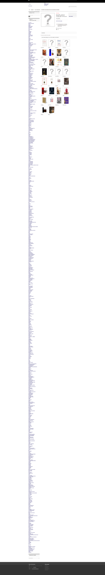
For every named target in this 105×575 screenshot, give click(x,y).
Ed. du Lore (30, 190)
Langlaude (30, 158)
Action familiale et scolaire (32, 118)
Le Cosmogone (30, 475)
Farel (29, 249)
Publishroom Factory (31, 485)
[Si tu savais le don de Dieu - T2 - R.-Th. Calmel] (44, 81)
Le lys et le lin (30, 511)
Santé (29, 89)
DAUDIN (30, 239)
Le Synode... (57, 66)
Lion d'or (29, 449)
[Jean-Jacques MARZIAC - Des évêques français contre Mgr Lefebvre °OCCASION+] (51, 71)
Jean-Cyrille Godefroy (31, 365)
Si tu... (41, 85)
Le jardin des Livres (31, 353)
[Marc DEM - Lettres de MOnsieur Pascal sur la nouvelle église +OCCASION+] (59, 71)
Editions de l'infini (31, 206)
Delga (29, 508)
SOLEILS (30, 411)
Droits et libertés (30, 245)
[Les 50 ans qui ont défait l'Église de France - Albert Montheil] (51, 100)
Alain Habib (30, 477)
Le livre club (30, 210)
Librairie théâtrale (31, 498)
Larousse (30, 311)
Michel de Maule (30, 279)
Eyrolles (29, 299)
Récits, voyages (30, 109)
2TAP (29, 513)
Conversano (30, 455)
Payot (29, 431)
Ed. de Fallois (30, 307)
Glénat (29, 317)
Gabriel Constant (30, 146)
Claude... (49, 47)
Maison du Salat (30, 164)
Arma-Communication (31, 121)
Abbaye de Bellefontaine (31, 298)
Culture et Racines (31, 242)
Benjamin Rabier (30, 67)
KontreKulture (30, 152)
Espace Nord (30, 209)
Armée (29, 51)
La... (48, 66)
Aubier (29, 430)
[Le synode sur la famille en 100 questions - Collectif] (44, 71)
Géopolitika (30, 467)
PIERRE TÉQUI (30, 268)
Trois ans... (42, 95)
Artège (29, 306)
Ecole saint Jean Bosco (31, 439)
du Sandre (30, 416)
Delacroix (30, 132)
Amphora (30, 488)
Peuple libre (30, 261)
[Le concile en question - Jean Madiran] (44, 43)
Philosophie (30, 523)
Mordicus (30, 315)
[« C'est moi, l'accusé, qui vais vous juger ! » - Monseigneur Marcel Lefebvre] (59, 90)
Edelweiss (30, 464)
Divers (29, 30)
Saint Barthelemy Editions (32, 509)
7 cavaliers (30, 392)
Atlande (29, 361)
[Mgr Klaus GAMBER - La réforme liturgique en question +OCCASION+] (66, 43)
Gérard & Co (30, 147)
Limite (29, 541)
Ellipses (29, 143)
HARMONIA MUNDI (31, 413)
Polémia (29, 173)
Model (57, 18)
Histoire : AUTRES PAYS (31, 60)
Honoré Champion (31, 197)
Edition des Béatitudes (31, 435)
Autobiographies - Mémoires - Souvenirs (33, 59)
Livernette (30, 465)
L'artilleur (30, 303)
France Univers (30, 196)
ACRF (29, 438)
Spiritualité (32, 9)
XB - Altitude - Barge (31, 396)
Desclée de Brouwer (31, 304)
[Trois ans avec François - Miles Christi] (44, 90)
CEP (29, 474)
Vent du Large (30, 188)
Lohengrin (30, 461)
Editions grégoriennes (31, 243)
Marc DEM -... (57, 76)
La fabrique (30, 229)
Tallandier (30, 276)
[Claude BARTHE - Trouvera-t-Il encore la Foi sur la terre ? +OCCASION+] (51, 43)
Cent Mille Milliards (31, 329)
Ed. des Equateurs (31, 420)
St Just (29, 184)
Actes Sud (30, 425)
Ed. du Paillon (30, 478)
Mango (29, 238)
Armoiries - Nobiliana (31, 524)
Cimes (29, 452)
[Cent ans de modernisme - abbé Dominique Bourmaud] (66, 100)
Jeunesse (30, 66)
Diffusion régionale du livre (32, 405)
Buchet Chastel (30, 290)
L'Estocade (30, 395)
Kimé (29, 231)
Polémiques (30, 174)
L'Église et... (49, 95)
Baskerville (30, 125)
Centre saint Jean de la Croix (32, 391)
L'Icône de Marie (30, 377)
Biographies (30, 58)
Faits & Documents (31, 527)
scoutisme (30, 69)
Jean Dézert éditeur (31, 476)
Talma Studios (30, 332)
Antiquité (30, 61)
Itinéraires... (57, 47)
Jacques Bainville (31, 74)
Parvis (29, 489)
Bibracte (29, 504)
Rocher (29, 312)
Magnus (29, 284)
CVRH (29, 208)
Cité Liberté (30, 502)
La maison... (64, 66)
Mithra (29, 165)
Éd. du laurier (30, 256)
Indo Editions (30, 472)
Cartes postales (30, 29)
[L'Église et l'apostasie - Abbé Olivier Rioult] (51, 90)
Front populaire (30, 548)
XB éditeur (30, 397)
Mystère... (56, 85)
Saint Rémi (30, 180)
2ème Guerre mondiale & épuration (33, 49)
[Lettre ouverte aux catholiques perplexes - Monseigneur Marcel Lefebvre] (66, 90)
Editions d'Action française (32, 410)
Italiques (30, 151)
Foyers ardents (30, 500)
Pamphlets (30, 86)
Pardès (29, 436)
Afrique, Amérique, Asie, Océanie (32, 110)
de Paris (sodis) (30, 282)
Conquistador (30, 129)
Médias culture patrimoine (32, 402)
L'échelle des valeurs (31, 538)
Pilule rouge (30, 463)
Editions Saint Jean (31, 457)
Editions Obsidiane (31, 219)
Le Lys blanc (30, 399)
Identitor (29, 149)
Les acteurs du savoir (31, 257)
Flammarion (30, 422)
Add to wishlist (71, 16)
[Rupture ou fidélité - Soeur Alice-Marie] (59, 100)
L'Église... (42, 114)
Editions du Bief (30, 286)
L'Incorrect (30, 544)
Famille (29, 48)
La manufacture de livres (31, 278)
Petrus (29, 263)
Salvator (29, 373)
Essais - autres (30, 107)
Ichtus (29, 490)
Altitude (29, 398)
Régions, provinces (31, 92)
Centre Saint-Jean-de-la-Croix (32, 386)
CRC (29, 131)
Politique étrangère (31, 62)
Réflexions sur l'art (31, 44)
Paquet (29, 322)
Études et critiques (31, 106)
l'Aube (29, 418)
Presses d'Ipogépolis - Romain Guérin (33, 515)
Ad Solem (30, 323)
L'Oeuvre (30, 157)
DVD (29, 37)
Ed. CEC (30, 507)
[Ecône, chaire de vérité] (51, 110)
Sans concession (31, 480)
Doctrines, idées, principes (32, 84)
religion (29, 38)
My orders (46, 565)
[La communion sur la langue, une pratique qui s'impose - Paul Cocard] (51, 62)
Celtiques (30, 127)
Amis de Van (30, 217)
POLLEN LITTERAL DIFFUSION (32, 363)
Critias (29, 468)
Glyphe (29, 241)
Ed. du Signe (30, 193)
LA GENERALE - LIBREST (32, 336)
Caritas (29, 551)
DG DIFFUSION (30, 340)
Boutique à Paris (46, 4)
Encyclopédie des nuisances (32, 230)
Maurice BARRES (31, 77)
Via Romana (30, 372)
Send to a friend (59, 28)
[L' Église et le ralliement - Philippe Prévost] (44, 100)
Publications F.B (30, 215)
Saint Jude (30, 375)
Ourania (29, 369)
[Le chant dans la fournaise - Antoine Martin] (44, 52)
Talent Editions (30, 326)
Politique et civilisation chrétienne (32, 99)
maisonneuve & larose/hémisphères (33, 366)
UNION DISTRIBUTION (31, 419)
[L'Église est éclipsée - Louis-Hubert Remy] (44, 110)
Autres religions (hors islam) (32, 64)
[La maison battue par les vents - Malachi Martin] (66, 62)
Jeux (29, 28)
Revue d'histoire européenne (32, 546)
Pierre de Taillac (30, 234)
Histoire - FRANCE (31, 55)
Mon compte (45, 5)
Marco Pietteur (30, 343)
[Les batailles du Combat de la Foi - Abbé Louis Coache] (66, 81)
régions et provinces (31, 93)
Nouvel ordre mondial (31, 521)
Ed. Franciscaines (31, 370)
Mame (29, 235)
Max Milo (30, 358)
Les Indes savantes (31, 289)
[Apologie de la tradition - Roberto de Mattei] (59, 52)
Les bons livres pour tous (31, 201)
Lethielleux (30, 321)
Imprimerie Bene (30, 150)
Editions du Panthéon (31, 319)
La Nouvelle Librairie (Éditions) (32, 460)
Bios (29, 450)
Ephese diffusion (30, 394)
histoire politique (30, 85)
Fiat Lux (29, 347)
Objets (29, 36)
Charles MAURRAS (31, 73)
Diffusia (29, 374)
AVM (29, 246)
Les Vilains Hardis (31, 162)
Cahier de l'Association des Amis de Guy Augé (34, 540)
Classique (30, 34)
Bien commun (30, 384)
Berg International (31, 271)
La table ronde (30, 274)
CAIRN (29, 518)
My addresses (46, 567)
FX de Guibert (30, 309)
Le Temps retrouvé (31, 406)
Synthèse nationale (31, 186)
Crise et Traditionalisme (37, 9)
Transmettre (30, 264)
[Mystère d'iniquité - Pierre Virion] (59, 81)
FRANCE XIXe (30, 56)
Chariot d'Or (30, 342)
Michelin (29, 237)
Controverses (30, 98)
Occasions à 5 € (30, 80)
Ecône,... (49, 114)
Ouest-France (30, 169)
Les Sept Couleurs (31, 161)
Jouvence (30, 355)
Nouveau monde (30, 301)
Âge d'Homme (30, 153)
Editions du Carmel (31, 267)
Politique (30, 82)
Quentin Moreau (30, 381)
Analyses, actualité (31, 83)
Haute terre (30, 199)
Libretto (29, 293)
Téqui (29, 250)
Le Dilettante (30, 432)
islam (29, 63)
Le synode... (42, 76)
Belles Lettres (30, 227)
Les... (63, 85)
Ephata (29, 334)
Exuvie (29, 345)
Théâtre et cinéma (31, 42)
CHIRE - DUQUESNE (31, 443)
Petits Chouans (30, 444)
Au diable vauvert (31, 287)
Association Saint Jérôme (32, 434)
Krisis (29, 198)
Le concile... (42, 47)
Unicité (29, 412)
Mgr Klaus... (64, 47)
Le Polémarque (30, 409)
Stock (29, 314)
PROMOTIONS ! (30, 87)
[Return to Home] (29, 9)
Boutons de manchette (31, 23)
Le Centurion (30, 378)
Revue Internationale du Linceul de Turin (33, 534)
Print (58, 29)
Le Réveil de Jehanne (31, 482)
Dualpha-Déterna (30, 136)
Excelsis (30, 266)
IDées (29, 194)
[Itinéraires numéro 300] (59, 43)
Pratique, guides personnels (32, 91)
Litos (29, 325)
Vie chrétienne (30, 96)
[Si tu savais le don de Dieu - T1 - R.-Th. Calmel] (51, 81)
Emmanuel (30, 248)
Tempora (30, 499)
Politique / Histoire (31, 39)
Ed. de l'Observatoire (31, 428)
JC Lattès (30, 300)
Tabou (29, 535)
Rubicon (29, 205)
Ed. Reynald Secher (31, 253)
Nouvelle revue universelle (32, 532)
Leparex (29, 160)
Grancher (30, 341)
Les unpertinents (30, 350)
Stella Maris (30, 185)
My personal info (47, 568)
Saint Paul (30, 259)
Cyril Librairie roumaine (31, 510)
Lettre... (64, 95)
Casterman (30, 423)
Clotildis (29, 400)
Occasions (30, 71)
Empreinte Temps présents (32, 380)
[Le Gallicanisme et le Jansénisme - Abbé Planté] (51, 52)
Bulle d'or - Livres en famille (32, 469)
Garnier (29, 277)
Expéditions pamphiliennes (32, 486)
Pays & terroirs (30, 171)
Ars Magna (30, 224)
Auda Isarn (30, 122)
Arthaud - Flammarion (31, 421)
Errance (29, 429)
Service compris (30, 501)
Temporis (30, 288)
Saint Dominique (30, 403)
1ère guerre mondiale (31, 50)
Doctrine (29, 97)
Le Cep (29, 537)
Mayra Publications (31, 454)
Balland (29, 281)
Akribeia (29, 119)
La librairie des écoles (31, 354)
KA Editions (30, 351)
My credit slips (47, 566)
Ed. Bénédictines (31, 388)
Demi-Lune (30, 348)
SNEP (29, 183)
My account (47, 564)
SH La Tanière (30, 265)
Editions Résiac (30, 221)
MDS (29, 232)
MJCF (29, 166)
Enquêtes (30, 47)
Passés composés (31, 362)
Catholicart (30, 516)
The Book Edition (31, 466)
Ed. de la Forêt (30, 496)
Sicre (29, 182)
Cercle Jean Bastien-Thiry (32, 128)
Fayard (29, 308)
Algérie (29, 111)
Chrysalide (30, 483)
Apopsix (29, 218)
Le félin (29, 417)
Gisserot (30, 244)
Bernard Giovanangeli (31, 331)
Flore (29, 471)
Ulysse (29, 187)
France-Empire (30, 383)
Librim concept (30, 212)
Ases (29, 204)
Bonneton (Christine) (31, 296)
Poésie (29, 105)
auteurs (29, 114)
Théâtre (29, 108)
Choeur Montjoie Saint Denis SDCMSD (33, 226)
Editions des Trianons (31, 213)
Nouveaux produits (46, 3)
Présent (29, 175)
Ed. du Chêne (30, 494)
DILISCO (30, 352)
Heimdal (29, 116)
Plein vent (30, 328)
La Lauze (30, 519)
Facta (29, 144)
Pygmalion (30, 424)
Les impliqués (30, 154)
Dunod (29, 320)
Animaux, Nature (30, 113)
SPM (29, 155)
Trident (29, 447)
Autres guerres (30, 53)
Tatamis (29, 240)
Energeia (30, 195)
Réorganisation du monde (32, 491)
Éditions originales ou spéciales (32, 81)
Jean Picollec (30, 356)
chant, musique (30, 45)
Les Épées (30, 542)
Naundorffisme (30, 479)
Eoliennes (30, 367)
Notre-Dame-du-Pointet (31, 487)
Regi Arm (30, 407)
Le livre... (42, 66)
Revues (29, 526)
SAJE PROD (30, 252)
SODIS (29, 270)
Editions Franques (31, 142)
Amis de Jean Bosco (31, 120)
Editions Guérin (30, 220)
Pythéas (29, 177)
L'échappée (30, 228)
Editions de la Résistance (32, 140)
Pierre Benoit (30, 78)
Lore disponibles (30, 191)
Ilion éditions (30, 318)
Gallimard (30, 273)
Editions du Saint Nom (31, 141)
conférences (30, 31)
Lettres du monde (31, 163)
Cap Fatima (30, 493)
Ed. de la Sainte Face (31, 505)
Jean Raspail (30, 75)
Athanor (29, 337)
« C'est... (56, 95)
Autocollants (30, 27)
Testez (29, 344)
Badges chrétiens (31, 26)
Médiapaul (30, 275)
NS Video (30, 251)
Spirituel (29, 33)
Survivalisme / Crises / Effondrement (33, 88)
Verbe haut (30, 408)
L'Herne (29, 427)
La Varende (30, 76)
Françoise (30, 545)
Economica (30, 453)
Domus (29, 387)
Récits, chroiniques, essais (32, 520)
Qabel (29, 389)
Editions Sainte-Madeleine (32, 254)
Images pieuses (30, 102)
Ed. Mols (30, 292)
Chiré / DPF (30, 446)
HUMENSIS (30, 339)
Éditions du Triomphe (31, 255)
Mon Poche (30, 295)
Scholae (29, 442)
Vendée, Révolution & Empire (32, 52)
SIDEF (29, 207)
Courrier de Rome (31, 130)
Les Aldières (30, 223)
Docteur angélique (31, 376)
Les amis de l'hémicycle (31, 549)
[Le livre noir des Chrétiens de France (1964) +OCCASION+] (44, 62)
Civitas (29, 530)
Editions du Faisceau (31, 456)
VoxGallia (30, 458)
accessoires (30, 22)
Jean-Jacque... (50, 76)
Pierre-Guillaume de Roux (32, 364)
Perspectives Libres (31, 333)
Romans (29, 103)
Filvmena (30, 385)
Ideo (29, 330)
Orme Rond (30, 168)
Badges (29, 25)
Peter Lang (30, 172)
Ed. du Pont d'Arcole (31, 138)
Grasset (29, 310)
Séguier (29, 414)
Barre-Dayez (30, 124)
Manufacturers (32, 555)
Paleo (29, 441)
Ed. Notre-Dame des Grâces (32, 139)
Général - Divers (30, 95)
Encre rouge (30, 497)
